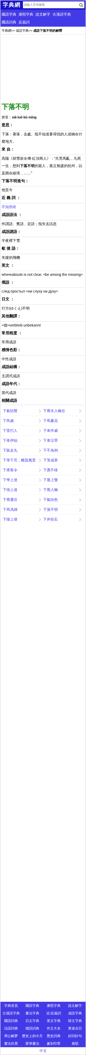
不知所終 (9, 207)
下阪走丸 (10, 450)
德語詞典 (32, 1028)
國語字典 (9, 14)
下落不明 (50, 509)
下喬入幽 (50, 490)
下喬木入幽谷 (54, 411)
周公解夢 (11, 1036)
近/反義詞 (53, 1013)
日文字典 (32, 1021)
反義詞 (24, 22)
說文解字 (43, 14)
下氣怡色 (50, 500)
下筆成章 (50, 460)
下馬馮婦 (10, 509)
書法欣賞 (11, 1043)
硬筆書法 (32, 1043)
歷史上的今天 (32, 1036)
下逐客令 (10, 470)
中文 (43, 1051)
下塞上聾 (50, 480)
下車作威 (50, 431)
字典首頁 (11, 1006)
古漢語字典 (62, 14)
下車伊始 (10, 440)
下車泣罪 (50, 440)
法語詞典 (11, 1028)
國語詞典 (9, 22)
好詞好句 (75, 1036)
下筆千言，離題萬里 (19, 460)
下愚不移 (50, 470)
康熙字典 (26, 14)
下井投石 (50, 519)
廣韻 (75, 1043)
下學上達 (10, 480)
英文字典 (54, 1021)
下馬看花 (50, 421)
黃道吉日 (75, 1028)
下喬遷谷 (10, 500)
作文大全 (54, 1028)
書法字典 (32, 1013)
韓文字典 (75, 1021)
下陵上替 (10, 519)
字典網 (6, 30)
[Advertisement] (43, 68)
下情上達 (10, 490)
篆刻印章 (54, 1043)
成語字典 (22, 30)
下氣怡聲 (10, 411)
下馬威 (8, 421)
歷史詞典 (54, 1036)
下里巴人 (10, 431)
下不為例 (50, 450)
